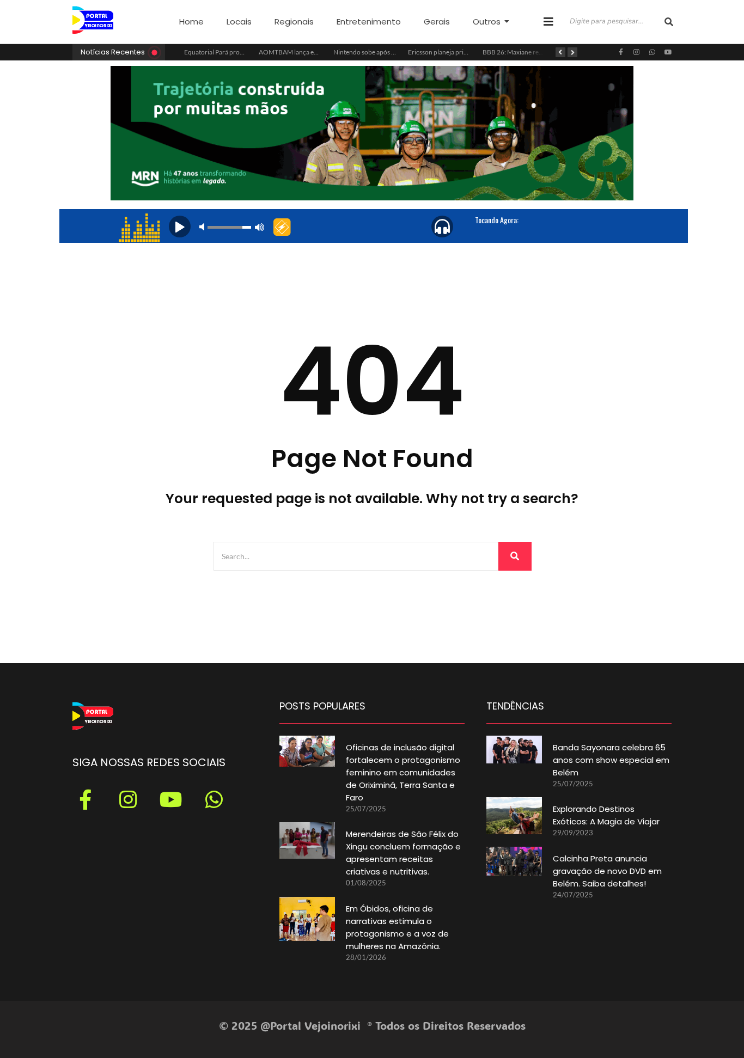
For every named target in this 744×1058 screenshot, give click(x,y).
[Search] (515, 556)
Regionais (294, 21)
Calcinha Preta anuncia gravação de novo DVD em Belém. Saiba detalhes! (607, 871)
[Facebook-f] (620, 52)
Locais (239, 21)
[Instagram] (636, 52)
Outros (487, 21)
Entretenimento (369, 21)
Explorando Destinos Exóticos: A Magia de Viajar (606, 815)
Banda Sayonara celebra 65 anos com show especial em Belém (611, 760)
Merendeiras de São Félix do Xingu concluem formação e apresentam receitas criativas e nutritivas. (403, 852)
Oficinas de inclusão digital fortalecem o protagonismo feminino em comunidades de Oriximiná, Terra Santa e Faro (403, 772)
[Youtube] (668, 52)
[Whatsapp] (652, 52)
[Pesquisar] (668, 22)
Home (191, 21)
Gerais (437, 21)
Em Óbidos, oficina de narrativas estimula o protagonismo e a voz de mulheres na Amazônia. (397, 927)
